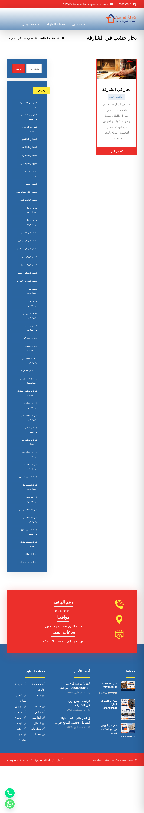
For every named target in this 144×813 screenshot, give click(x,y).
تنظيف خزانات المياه (28, 199)
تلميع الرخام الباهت (29, 147)
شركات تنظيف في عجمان (30, 429)
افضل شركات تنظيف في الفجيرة (28, 104)
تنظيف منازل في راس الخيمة (30, 315)
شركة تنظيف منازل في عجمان (28, 544)
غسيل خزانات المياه (28, 562)
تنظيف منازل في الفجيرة (31, 303)
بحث (18, 68)
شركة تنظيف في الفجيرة (31, 499)
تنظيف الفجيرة (30, 183)
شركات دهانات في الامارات (30, 466)
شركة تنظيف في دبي (28, 509)
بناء (39, 695)
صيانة (37, 706)
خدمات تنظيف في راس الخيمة (29, 360)
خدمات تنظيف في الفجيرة (31, 348)
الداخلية (36, 717)
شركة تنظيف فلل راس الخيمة (29, 486)
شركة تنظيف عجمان (28, 476)
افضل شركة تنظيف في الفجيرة (29, 116)
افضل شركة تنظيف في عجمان (29, 129)
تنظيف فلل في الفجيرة (27, 248)
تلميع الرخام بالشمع (28, 163)
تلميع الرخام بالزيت (29, 155)
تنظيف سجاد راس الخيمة (31, 210)
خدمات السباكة (30, 337)
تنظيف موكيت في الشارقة (31, 327)
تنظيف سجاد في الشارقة (31, 222)
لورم (19, 723)
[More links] (13, 19)
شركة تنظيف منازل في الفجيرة (28, 531)
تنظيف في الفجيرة (29, 264)
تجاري (18, 706)
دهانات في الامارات (29, 370)
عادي (38, 712)
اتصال (37, 723)
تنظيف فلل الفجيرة (29, 232)
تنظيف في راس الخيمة (27, 272)
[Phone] (10, 793)
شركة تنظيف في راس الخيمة (30, 519)
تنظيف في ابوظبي (29, 256)
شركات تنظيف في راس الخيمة (29, 417)
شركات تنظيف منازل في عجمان (28, 454)
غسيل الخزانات (30, 554)
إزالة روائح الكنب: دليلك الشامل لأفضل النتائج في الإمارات (74, 722)
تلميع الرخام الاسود (29, 139)
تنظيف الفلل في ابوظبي (26, 191)
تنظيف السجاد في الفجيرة (31, 173)
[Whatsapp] (10, 804)
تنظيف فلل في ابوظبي (27, 240)
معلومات (36, 729)
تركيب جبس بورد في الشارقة (79, 703)
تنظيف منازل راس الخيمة (31, 291)
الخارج (18, 717)
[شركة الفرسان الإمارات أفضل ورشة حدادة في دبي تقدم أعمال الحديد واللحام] (120, 18)
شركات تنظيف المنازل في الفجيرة (27, 393)
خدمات (18, 712)
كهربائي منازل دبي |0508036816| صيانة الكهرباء (75, 687)
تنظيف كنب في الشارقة (26, 280)
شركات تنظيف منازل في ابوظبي (28, 442)
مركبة (18, 684)
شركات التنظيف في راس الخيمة (28, 380)
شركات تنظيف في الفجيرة (30, 405)
